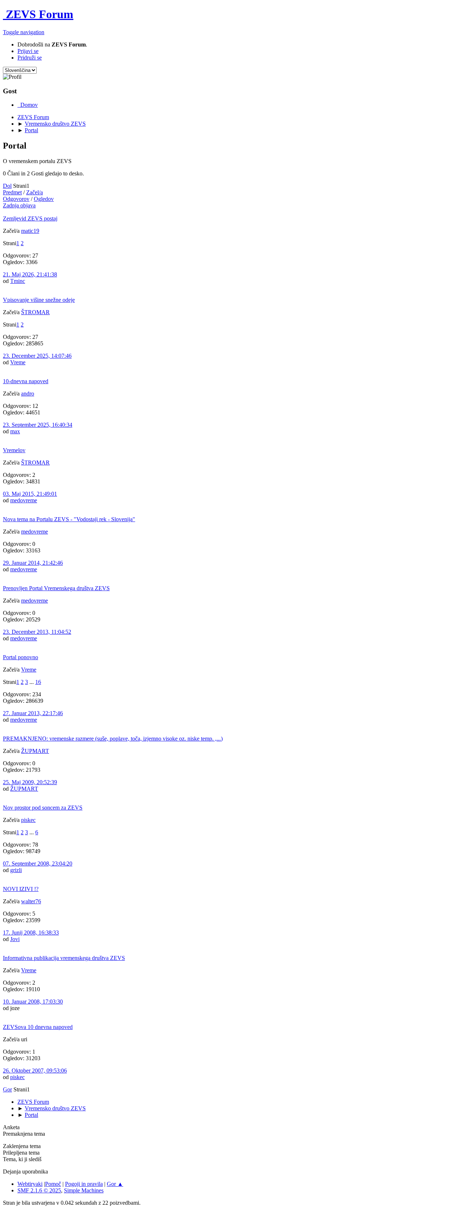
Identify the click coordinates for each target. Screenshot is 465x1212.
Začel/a (34, 192)
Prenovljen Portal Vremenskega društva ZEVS (56, 588)
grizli (16, 870)
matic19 (30, 231)
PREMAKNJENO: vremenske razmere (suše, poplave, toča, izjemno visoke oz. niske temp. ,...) (113, 738)
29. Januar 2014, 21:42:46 (33, 563)
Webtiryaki (30, 1184)
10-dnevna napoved (25, 381)
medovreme (23, 500)
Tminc (17, 281)
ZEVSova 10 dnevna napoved (38, 1027)
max (15, 431)
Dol (7, 186)
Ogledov (44, 199)
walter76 (31, 901)
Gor (7, 1089)
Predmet (12, 192)
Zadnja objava (19, 205)
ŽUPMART (35, 751)
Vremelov (14, 450)
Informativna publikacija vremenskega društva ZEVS (64, 958)
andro (27, 393)
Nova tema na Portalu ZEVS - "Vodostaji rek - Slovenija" (69, 519)
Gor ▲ (115, 1184)
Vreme (17, 362)
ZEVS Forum (38, 14)
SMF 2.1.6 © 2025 (39, 1190)
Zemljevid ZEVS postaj (30, 218)
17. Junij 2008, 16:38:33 (31, 932)
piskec (28, 820)
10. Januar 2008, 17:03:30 (33, 1001)
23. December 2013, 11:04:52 (37, 632)
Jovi (15, 939)
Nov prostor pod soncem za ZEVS (42, 807)
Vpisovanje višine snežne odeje (39, 300)
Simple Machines (84, 1190)
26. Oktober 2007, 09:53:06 (35, 1070)
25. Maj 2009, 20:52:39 (30, 782)
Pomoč (53, 1184)
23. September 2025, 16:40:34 (37, 425)
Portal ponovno (20, 657)
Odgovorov (16, 199)
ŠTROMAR (35, 312)
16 (38, 682)
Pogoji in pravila (84, 1184)
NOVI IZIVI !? (21, 889)
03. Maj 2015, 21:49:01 (30, 494)
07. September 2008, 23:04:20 (37, 863)
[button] (23, 32)
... (32, 682)
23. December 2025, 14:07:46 (37, 356)
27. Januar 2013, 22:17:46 (33, 713)
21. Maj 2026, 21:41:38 (30, 274)
